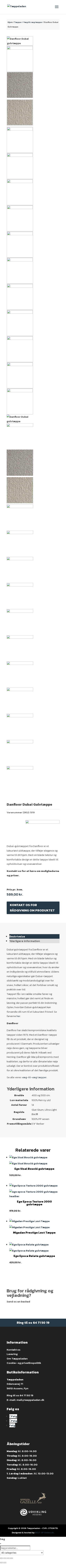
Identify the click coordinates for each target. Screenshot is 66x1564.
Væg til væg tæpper (32, 22)
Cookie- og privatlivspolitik (24, 1363)
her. (19, 1016)
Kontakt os (13, 1350)
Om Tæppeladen (17, 1358)
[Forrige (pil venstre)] (1, 1562)
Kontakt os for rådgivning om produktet (32, 908)
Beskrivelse (17, 936)
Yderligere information (24, 941)
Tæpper (18, 22)
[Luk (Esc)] (1, 1558)
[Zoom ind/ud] (11, 1558)
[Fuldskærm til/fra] (8, 1558)
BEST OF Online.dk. (44, 1532)
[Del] (4, 1558)
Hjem (10, 22)
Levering (12, 1354)
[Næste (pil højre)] (4, 1562)
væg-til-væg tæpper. (34, 1077)
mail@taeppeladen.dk (30, 1400)
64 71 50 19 (41, 1322)
